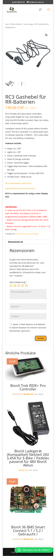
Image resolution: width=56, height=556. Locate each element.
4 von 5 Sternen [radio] (22, 285)
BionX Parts (21, 233)
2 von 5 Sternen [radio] (15, 285)
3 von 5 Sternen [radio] (18, 285)
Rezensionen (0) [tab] (15, 242)
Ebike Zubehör (16, 24)
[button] (46, 35)
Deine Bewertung (18, 282)
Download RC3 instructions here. (20, 188)
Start (7, 24)
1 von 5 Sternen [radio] (11, 285)
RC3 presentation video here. (18, 183)
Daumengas (29, 24)
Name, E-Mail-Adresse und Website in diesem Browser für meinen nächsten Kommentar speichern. (28, 327)
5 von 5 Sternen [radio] (26, 285)
